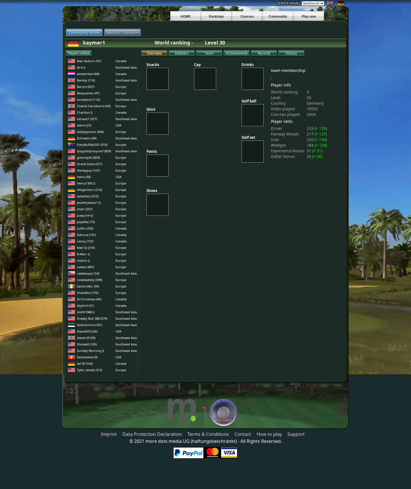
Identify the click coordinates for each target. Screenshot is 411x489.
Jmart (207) (84, 209)
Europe (120, 87)
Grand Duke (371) (89, 164)
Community (278, 16)
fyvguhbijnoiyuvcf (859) (94, 151)
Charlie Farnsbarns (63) (93, 106)
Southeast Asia (126, 67)
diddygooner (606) (90, 132)
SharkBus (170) (87, 293)
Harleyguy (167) (88, 170)
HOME (186, 16)
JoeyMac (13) (86, 222)
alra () (81, 67)
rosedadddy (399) (89, 280)
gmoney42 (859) (88, 157)
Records (264, 53)
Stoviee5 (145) (87, 344)
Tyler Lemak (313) (89, 370)
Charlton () (84, 112)
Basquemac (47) (88, 93)
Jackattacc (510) (87, 196)
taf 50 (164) (85, 363)
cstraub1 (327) (87, 119)
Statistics (182, 53)
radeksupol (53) (88, 273)
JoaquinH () (85, 215)
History (291, 53)
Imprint (109, 434)
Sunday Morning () (90, 350)
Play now (309, 16)
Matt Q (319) (86, 247)
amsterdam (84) (88, 74)
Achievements (237, 53)
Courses (247, 16)
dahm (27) (84, 125)
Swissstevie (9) (87, 357)
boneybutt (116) (88, 99)
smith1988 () (85, 312)
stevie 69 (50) (86, 338)
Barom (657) (85, 87)
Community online (84, 32)
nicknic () (83, 260)
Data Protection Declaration (152, 434)
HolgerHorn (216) (89, 190)
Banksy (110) (86, 80)
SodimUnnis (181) (89, 325)
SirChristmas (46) (89, 299)
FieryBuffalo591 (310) (92, 144)
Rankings (216, 16)
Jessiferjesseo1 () (88, 202)
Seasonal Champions (122, 32)
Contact (243, 434)
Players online (79, 53)
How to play (269, 434)
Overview (154, 53)
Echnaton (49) (86, 138)
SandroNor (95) (88, 286)
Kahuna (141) (86, 235)
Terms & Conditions (208, 434)
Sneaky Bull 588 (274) (92, 318)
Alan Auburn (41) (89, 61)
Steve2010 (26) (87, 331)
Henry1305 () (86, 183)
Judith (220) (85, 228)
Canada (120, 61)
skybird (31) (85, 305)
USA (118, 125)
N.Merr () (83, 254)
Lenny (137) (85, 241)
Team (209, 53)
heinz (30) (84, 177)
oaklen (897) (85, 267)
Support (296, 434)
